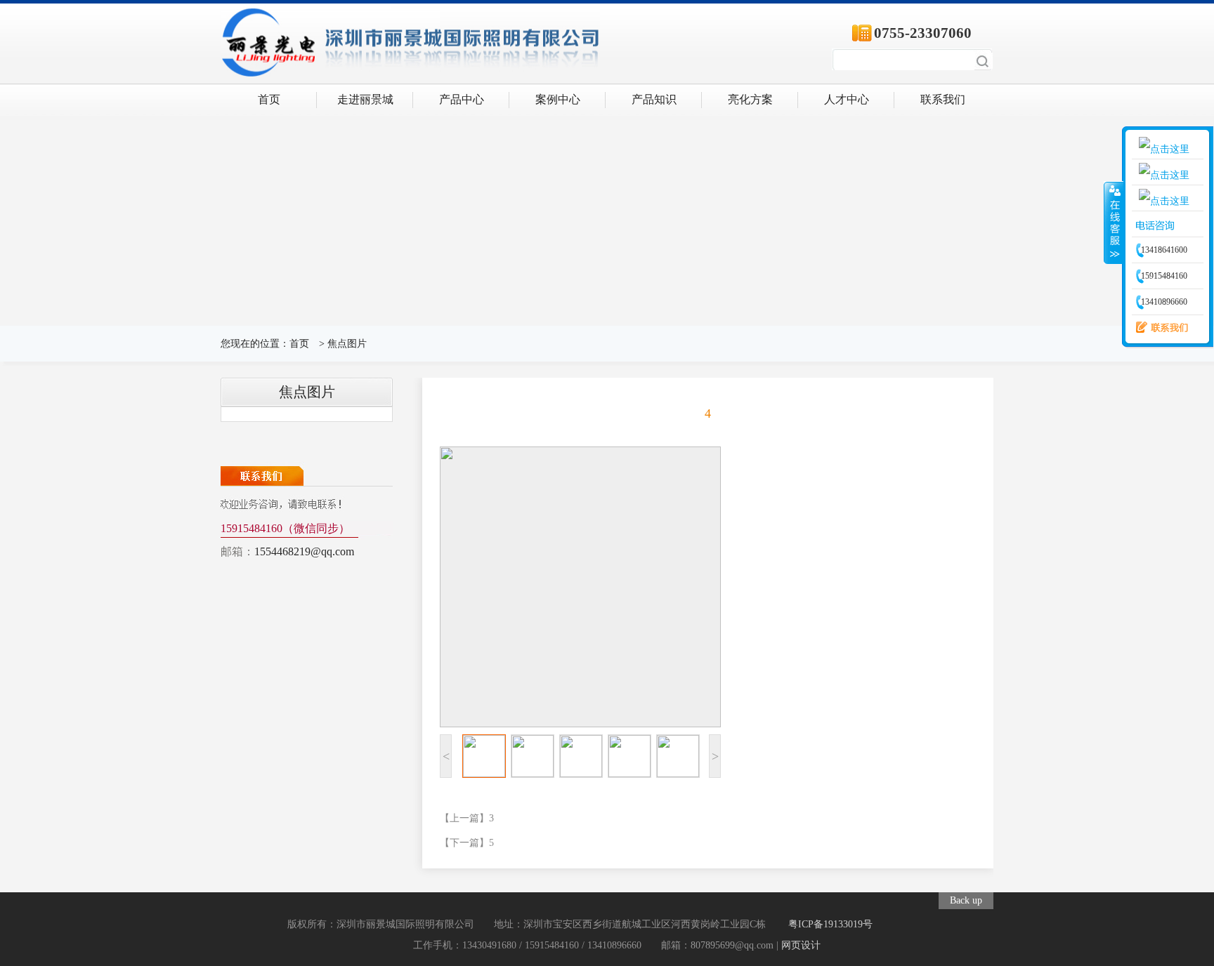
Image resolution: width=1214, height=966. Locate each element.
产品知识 (654, 99)
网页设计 (801, 945)
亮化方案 (750, 99)
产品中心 (461, 99)
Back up (966, 900)
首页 (269, 99)
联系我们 (942, 99)
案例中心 (557, 99)
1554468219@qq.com (304, 551)
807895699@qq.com (732, 945)
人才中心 (846, 99)
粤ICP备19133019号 (830, 924)
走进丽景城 (365, 99)
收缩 (1113, 222)
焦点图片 (347, 343)
